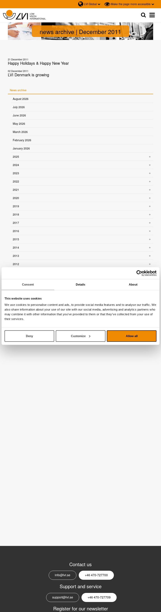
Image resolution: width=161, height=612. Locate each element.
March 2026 (20, 132)
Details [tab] (80, 284)
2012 (16, 264)
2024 (16, 165)
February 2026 (22, 140)
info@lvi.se (62, 575)
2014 (16, 247)
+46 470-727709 (99, 597)
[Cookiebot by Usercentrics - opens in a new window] (139, 273)
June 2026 (19, 115)
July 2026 (19, 107)
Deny (29, 335)
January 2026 (21, 148)
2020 (16, 198)
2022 (16, 181)
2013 (16, 256)
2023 (16, 173)
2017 (16, 223)
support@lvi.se (62, 597)
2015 (16, 239)
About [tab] (133, 284)
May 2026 (19, 123)
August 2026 (20, 99)
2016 (16, 231)
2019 (16, 206)
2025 (16, 157)
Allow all (132, 335)
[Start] (24, 15)
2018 (16, 214)
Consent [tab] (28, 284)
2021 (16, 190)
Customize (78, 335)
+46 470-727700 (96, 575)
